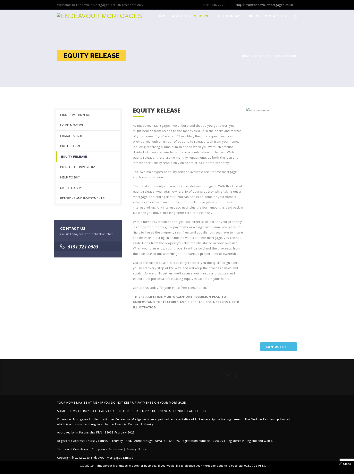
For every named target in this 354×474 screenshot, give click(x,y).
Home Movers (71, 125)
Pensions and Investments (82, 198)
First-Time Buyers (75, 114)
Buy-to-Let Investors (78, 167)
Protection (70, 146)
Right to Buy (71, 188)
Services (203, 16)
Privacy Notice (136, 449)
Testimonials (229, 16)
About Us (181, 16)
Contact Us (274, 16)
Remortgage (71, 135)
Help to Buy (70, 177)
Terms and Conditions (72, 449)
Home (163, 16)
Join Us (252, 16)
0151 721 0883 (83, 247)
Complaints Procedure (107, 449)
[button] (345, 464)
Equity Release (74, 156)
